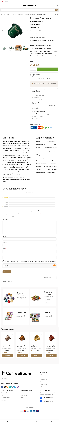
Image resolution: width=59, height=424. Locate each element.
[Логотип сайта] (29, 5)
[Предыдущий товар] (54, 14)
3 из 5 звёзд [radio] (14, 216)
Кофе (8, 14)
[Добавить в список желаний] (11, 334)
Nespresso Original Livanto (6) (21, 345)
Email (4, 255)
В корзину (47, 69)
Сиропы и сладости (45, 377)
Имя (4, 248)
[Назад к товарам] (56, 14)
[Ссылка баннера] (16, 297)
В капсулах (14, 14)
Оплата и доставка (5, 397)
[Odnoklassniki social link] (42, 79)
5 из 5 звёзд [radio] (17, 216)
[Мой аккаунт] (57, 5)
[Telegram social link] (47, 79)
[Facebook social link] (38, 79)
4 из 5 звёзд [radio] (15, 216)
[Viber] (49, 79)
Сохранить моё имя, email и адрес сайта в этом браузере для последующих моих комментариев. (30, 261)
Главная (3, 14)
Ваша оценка (6, 216)
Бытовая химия (43, 384)
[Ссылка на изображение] (16, 373)
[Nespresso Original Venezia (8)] (36, 338)
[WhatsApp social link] (43, 79)
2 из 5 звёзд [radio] (13, 216)
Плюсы (4, 236)
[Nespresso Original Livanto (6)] (22, 338)
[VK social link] (45, 79)
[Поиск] (56, 10)
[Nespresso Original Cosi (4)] (7, 338)
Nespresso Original (41, 14)
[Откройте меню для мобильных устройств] (1, 5)
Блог (22, 392)
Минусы (5, 242)
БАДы (41, 386)
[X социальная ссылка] (40, 79)
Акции (2, 395)
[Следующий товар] (57, 14)
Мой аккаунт (24, 395)
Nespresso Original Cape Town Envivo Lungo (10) (51, 346)
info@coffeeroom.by (48, 401)
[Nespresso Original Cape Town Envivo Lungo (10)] (51, 338)
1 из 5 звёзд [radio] (12, 216)
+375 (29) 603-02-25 (48, 398)
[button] (2, 30)
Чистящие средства (45, 382)
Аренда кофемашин (6, 392)
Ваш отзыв (6, 219)
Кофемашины (43, 379)
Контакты (3, 400)
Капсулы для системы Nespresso (26, 14)
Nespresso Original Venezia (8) (36, 345)
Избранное (23, 397)
